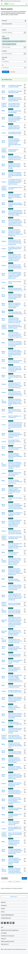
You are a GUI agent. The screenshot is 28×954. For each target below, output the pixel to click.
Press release (3, 86)
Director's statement (4, 401)
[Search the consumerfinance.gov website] (26, 4)
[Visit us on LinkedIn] (8, 922)
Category (4, 29)
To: (2, 65)
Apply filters (5, 72)
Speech (4, 241)
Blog (4, 110)
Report (4, 133)
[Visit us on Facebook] (2, 922)
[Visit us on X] (5, 922)
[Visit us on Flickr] (13, 922)
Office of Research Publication (4, 105)
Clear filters (12, 72)
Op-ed (4, 620)
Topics (3, 36)
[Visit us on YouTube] (11, 922)
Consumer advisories (4, 640)
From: (3, 59)
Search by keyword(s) (7, 23)
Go (18, 881)
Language (4, 51)
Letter (4, 424)
